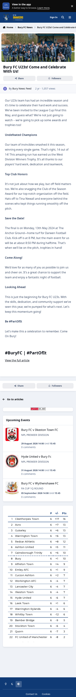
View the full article (17, 360)
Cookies (46, 694)
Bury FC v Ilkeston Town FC (39, 430)
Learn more (7, 6)
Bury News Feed (21, 88)
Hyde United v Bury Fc (36, 456)
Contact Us (31, 694)
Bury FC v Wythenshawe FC (40, 483)
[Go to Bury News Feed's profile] (5, 89)
